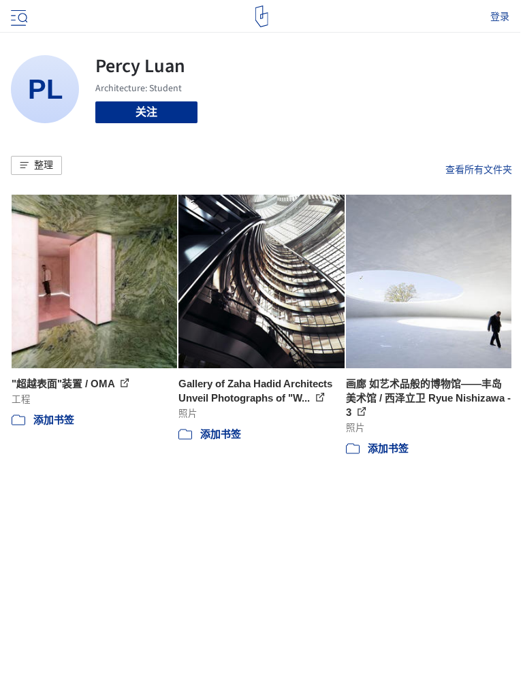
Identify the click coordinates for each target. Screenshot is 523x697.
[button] (36, 165)
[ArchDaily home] (261, 16)
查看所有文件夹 (478, 169)
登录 (499, 16)
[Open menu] (17, 16)
